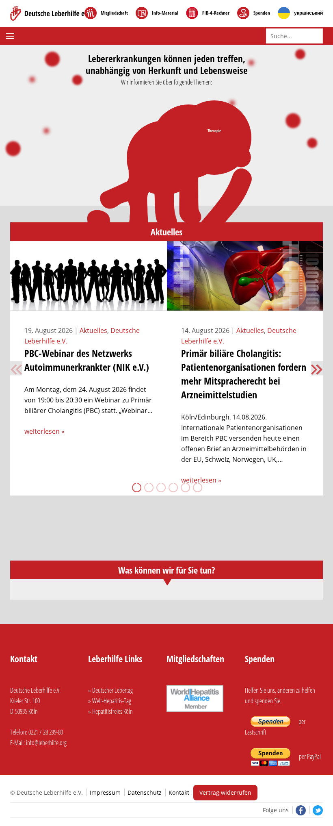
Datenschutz (145, 792)
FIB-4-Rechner (215, 13)
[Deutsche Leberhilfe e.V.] (50, 13)
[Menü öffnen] (11, 36)
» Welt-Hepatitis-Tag (109, 700)
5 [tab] (185, 487)
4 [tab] (173, 487)
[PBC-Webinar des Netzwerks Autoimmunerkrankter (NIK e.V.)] (88, 305)
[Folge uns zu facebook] (299, 810)
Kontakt (179, 792)
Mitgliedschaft (114, 13)
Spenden (261, 13)
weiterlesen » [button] (44, 431)
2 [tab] (148, 487)
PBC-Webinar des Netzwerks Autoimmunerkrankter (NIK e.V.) (86, 360)
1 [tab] (136, 487)
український (308, 13)
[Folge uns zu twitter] (316, 810)
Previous (16, 368)
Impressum (105, 792)
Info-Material (165, 13)
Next (317, 368)
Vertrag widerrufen (225, 792)
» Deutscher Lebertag (110, 690)
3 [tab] (160, 487)
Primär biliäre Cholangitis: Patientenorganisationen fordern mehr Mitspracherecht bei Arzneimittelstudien (243, 373)
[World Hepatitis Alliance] (194, 713)
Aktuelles (93, 330)
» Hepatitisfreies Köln (110, 711)
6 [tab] (197, 487)
